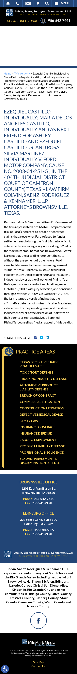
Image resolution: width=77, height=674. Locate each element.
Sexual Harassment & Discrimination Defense (40, 461)
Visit (38, 3)
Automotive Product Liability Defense (39, 387)
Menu (65, 3)
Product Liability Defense (42, 446)
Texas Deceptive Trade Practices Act (39, 364)
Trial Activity (22, 73)
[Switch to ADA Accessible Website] (5, 669)
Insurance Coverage (37, 427)
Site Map (38, 662)
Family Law (29, 421)
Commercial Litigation (40, 402)
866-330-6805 (44, 530)
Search (47, 3)
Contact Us (38, 666)
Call (17, 3)
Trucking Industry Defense (43, 379)
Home (8, 3)
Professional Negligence (42, 452)
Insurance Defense (36, 433)
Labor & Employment (38, 440)
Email (28, 3)
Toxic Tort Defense (36, 372)
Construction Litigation (42, 408)
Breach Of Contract (38, 395)
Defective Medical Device (41, 414)
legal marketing (56, 653)
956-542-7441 (59, 20)
